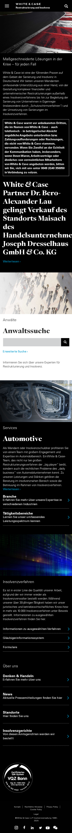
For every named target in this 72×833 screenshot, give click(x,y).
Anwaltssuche (26, 330)
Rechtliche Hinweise (33, 807)
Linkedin (32, 828)
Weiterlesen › (12, 261)
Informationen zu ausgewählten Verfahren (32, 629)
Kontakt (17, 807)
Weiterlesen (11, 489)
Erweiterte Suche (15, 351)
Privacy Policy (52, 807)
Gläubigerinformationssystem (23, 638)
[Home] (33, 4)
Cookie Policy (36, 809)
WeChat (55, 828)
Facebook (24, 828)
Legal (36, 814)
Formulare (10, 647)
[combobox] (32, 342)
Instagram (17, 828)
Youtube (47, 828)
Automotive (22, 438)
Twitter (40, 828)
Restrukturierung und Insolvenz (33, 7)
